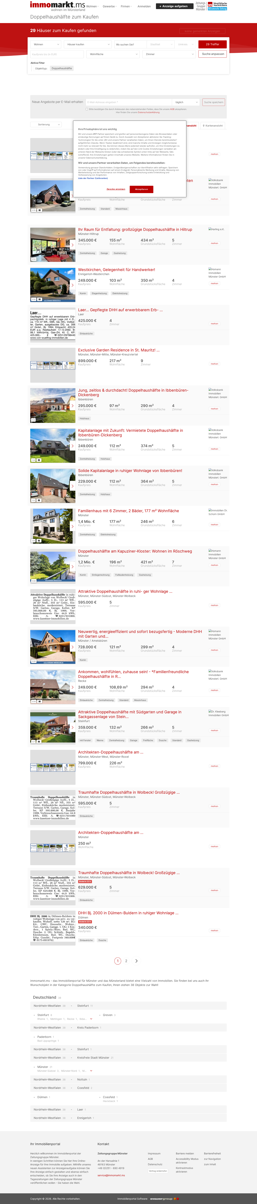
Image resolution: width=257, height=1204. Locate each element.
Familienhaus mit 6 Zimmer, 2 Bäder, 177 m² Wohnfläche (128, 511)
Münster (44, 1067)
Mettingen (57, 1019)
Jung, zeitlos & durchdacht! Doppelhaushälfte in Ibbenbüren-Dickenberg (133, 392)
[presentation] (73, 196)
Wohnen (91, 6)
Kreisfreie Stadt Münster (95, 1057)
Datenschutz (155, 1164)
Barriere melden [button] (185, 1153)
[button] (214, 154)
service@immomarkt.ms (111, 1175)
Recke (72, 1019)
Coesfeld (84, 1088)
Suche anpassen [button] (213, 54)
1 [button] (118, 961)
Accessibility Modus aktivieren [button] (187, 1161)
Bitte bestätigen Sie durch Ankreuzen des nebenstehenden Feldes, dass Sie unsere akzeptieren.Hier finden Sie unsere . (138, 111)
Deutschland (47, 997)
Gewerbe (109, 6)
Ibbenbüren (88, 1019)
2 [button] (126, 961)
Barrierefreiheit (212, 1153)
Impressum (154, 1153)
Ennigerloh (85, 1118)
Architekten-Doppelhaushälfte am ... (110, 752)
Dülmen (43, 1097)
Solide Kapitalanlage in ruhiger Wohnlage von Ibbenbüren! (130, 470)
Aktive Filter (38, 62)
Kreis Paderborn (89, 1027)
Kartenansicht (214, 125)
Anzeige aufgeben (175, 6)
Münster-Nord (70, 1070)
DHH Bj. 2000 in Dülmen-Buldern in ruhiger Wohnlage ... (128, 913)
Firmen (125, 6)
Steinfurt (85, 1006)
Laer (81, 1109)
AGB (172, 109)
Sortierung (44, 124)
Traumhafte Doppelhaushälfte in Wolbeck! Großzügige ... (129, 792)
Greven (109, 1015)
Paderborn (45, 1037)
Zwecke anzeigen (116, 189)
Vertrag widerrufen (158, 1171)
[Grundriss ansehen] (39, 210)
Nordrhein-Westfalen (50, 1006)
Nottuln (83, 1079)
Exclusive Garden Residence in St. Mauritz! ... (119, 350)
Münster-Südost (48, 1070)
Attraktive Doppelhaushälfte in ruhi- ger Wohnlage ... (125, 591)
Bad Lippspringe (48, 1040)
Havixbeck (110, 1101)
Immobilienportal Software (133, 1198)
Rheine (42, 1019)
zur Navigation (212, 1159)
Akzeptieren (141, 189)
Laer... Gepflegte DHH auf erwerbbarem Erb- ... (120, 310)
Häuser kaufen (75, 44)
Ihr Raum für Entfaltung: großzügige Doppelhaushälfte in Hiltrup (135, 229)
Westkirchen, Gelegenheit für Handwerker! (116, 270)
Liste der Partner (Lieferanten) (93, 178)
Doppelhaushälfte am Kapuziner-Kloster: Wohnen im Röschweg (135, 551)
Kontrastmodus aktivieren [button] (184, 1170)
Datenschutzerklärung (148, 112)
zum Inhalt (210, 1164)
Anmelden (144, 6)
